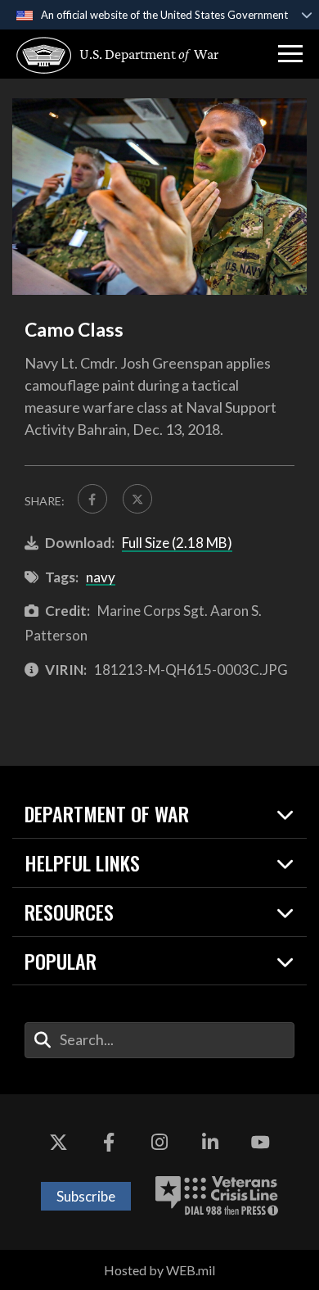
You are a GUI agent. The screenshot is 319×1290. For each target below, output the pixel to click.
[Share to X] (137, 499)
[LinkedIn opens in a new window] (210, 1143)
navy (100, 577)
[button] (290, 54)
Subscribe (85, 1196)
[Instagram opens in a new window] (159, 1143)
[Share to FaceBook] (92, 499)
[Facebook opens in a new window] (108, 1143)
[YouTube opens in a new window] (260, 1143)
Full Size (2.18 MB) (177, 542)
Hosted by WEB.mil (159, 1270)
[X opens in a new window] (58, 1143)
